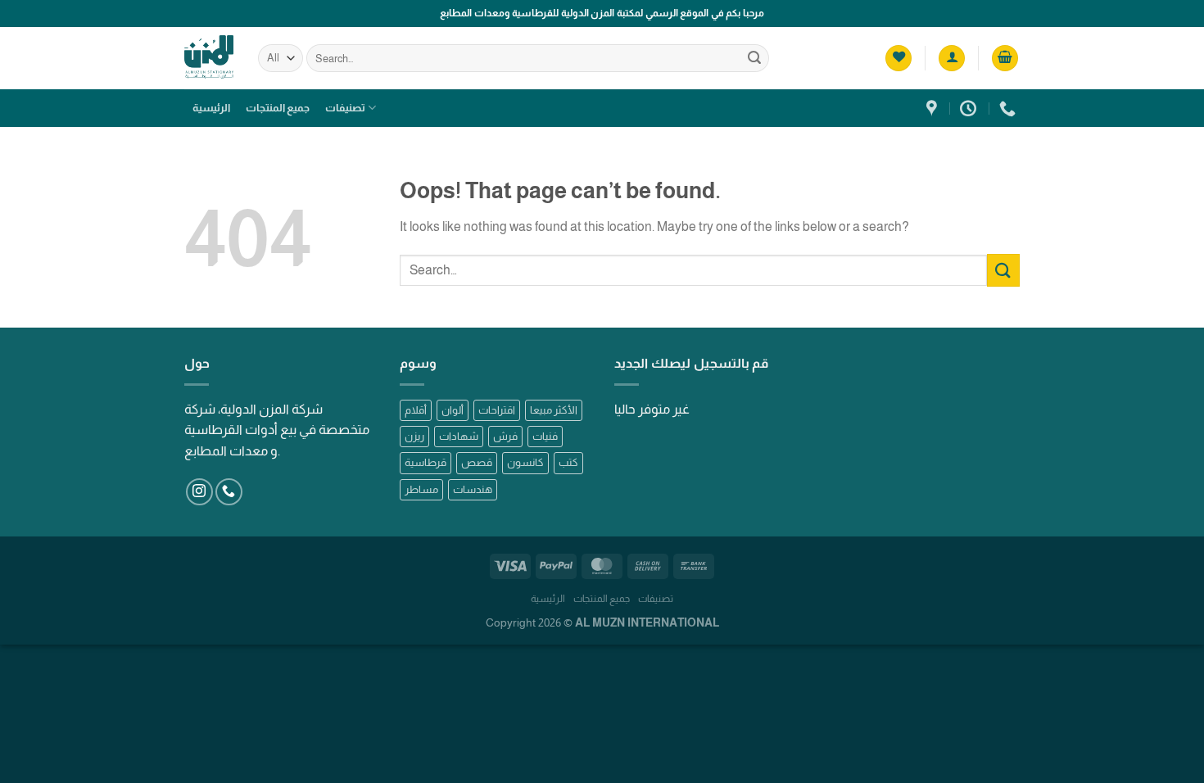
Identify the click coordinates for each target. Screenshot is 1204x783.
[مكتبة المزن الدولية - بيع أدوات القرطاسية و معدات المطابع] (208, 58)
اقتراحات (496, 410)
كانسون (525, 462)
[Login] (952, 58)
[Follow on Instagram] (199, 491)
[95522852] (1009, 108)
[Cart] (1005, 58)
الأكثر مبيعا (553, 410)
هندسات (472, 489)
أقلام (416, 410)
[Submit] (754, 58)
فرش (505, 436)
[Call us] (228, 491)
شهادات (458, 436)
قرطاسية (425, 462)
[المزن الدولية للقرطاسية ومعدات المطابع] (933, 108)
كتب (568, 462)
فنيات (545, 436)
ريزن (414, 436)
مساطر (421, 489)
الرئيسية (211, 108)
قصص (476, 462)
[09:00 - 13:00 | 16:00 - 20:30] (970, 108)
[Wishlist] (898, 58)
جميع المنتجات (278, 108)
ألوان (452, 410)
